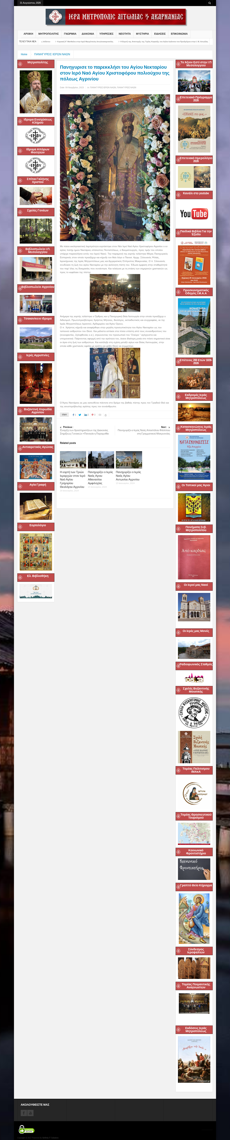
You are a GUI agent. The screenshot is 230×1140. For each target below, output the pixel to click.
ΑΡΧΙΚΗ (28, 33)
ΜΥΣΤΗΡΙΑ (142, 33)
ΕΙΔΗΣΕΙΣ (160, 33)
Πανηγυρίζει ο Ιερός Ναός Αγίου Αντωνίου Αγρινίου (128, 475)
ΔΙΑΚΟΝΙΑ (88, 33)
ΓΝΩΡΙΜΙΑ (70, 33)
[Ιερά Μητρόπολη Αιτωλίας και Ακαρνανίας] (115, 17)
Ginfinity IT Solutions (50, 1137)
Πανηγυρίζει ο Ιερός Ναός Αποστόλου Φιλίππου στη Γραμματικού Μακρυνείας (144, 430)
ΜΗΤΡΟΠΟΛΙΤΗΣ (48, 33)
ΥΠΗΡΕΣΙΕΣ (106, 33)
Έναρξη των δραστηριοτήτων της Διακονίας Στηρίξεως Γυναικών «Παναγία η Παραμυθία (84, 430)
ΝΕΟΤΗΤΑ (125, 33)
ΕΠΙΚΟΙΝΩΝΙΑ (179, 33)
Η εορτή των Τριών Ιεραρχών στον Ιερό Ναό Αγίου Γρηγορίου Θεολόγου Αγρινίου (72, 479)
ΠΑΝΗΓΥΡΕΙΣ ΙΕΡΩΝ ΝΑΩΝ (52, 54)
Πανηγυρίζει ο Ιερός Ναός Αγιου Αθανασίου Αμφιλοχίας (100, 477)
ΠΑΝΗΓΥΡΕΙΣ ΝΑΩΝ (126, 87)
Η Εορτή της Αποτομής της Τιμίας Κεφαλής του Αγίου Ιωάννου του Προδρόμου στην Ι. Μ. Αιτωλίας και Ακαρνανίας (113, 42)
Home (24, 54)
